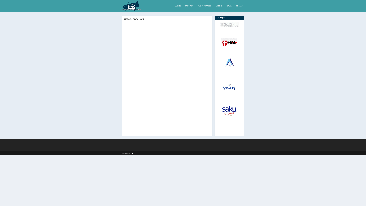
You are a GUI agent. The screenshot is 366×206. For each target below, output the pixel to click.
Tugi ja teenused (204, 6)
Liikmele (219, 6)
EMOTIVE (130, 153)
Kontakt (239, 6)
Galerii (229, 6)
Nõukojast (188, 6)
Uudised (178, 6)
